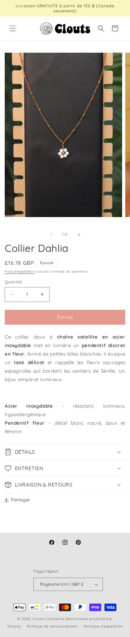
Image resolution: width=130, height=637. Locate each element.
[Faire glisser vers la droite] (79, 235)
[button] (13, 28)
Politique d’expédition (103, 626)
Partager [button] (20, 500)
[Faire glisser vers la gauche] (51, 235)
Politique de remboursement (52, 626)
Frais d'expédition (20, 271)
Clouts (38, 618)
